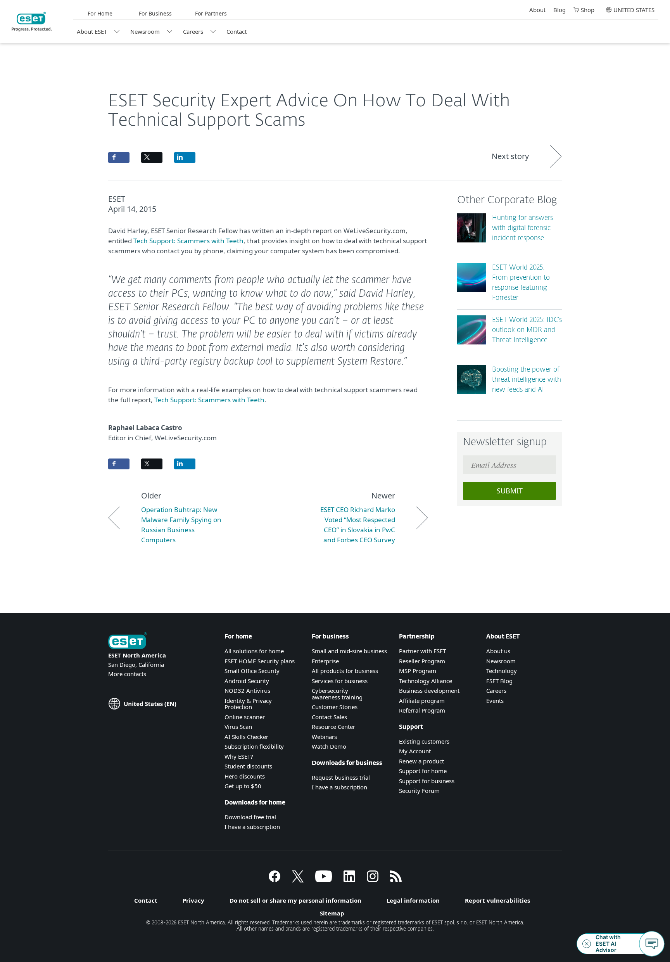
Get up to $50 (242, 786)
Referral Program (422, 710)
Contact (236, 31)
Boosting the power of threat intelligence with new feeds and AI (526, 380)
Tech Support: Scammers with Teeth (188, 240)
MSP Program (417, 671)
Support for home (423, 771)
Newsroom (145, 31)
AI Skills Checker (246, 737)
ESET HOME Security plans (259, 661)
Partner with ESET (422, 651)
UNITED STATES (633, 10)
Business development (429, 690)
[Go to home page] (127, 641)
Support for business (426, 781)
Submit (510, 490)
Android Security (246, 681)
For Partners (211, 13)
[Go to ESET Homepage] (31, 21)
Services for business (340, 681)
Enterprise (325, 661)
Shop (587, 10)
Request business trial (341, 777)
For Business (155, 13)
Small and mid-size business (349, 651)
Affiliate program (422, 700)
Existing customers (424, 741)
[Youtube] (323, 880)
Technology (501, 671)
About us (498, 651)
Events (495, 700)
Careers (193, 31)
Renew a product (421, 761)
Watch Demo (329, 746)
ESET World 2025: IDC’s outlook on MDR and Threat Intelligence (527, 330)
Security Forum (419, 790)
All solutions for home (254, 651)
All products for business (345, 671)
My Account (415, 751)
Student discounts (248, 766)
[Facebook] (274, 880)
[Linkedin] (349, 880)
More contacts (127, 674)
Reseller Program (422, 661)
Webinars (324, 737)
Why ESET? (238, 756)
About (537, 10)
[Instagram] (372, 880)
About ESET (92, 31)
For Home (100, 13)
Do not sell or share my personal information (295, 900)
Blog (559, 10)
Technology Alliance (425, 681)
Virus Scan (238, 726)
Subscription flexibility (254, 746)
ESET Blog (499, 681)
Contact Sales (329, 717)
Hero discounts (244, 776)
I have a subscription (252, 827)
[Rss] (396, 880)
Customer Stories (334, 707)
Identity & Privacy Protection (248, 704)
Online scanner (244, 717)
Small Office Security (252, 671)
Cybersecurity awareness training (337, 694)
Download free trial (250, 817)
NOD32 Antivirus (247, 690)
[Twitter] (298, 880)
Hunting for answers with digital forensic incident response (522, 228)
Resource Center (333, 726)
